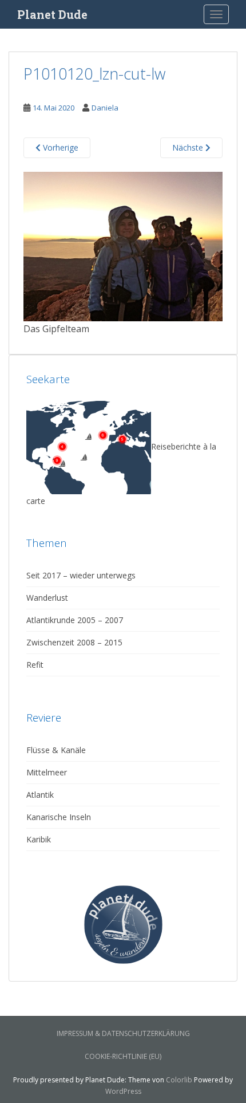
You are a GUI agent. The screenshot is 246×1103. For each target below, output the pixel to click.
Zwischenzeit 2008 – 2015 (74, 642)
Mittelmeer (46, 772)
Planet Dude (52, 14)
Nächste (188, 147)
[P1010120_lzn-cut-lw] (123, 245)
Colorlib (179, 1080)
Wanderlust (47, 597)
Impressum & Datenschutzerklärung (123, 1033)
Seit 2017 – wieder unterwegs (81, 575)
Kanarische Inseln (58, 817)
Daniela (105, 108)
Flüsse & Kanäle (56, 749)
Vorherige (59, 147)
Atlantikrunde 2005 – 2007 (74, 619)
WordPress (123, 1091)
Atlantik (40, 794)
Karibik (38, 839)
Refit (34, 664)
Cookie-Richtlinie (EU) (123, 1056)
